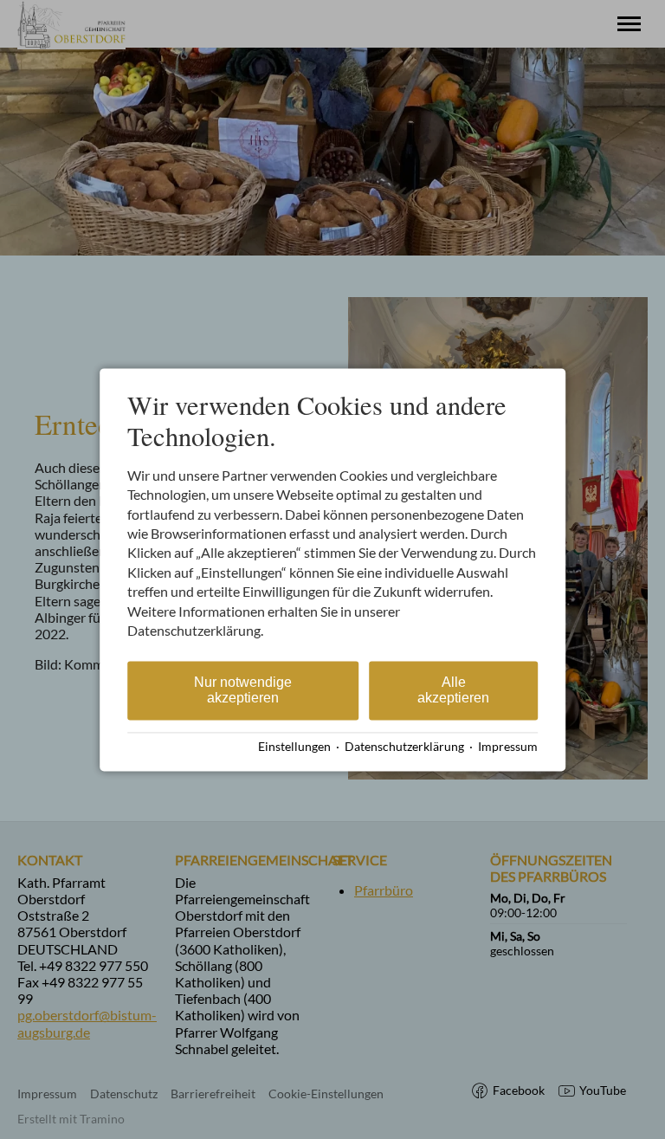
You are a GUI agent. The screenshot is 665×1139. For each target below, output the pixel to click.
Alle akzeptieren (453, 691)
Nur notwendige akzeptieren (243, 691)
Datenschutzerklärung (404, 747)
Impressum (508, 747)
